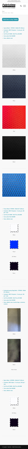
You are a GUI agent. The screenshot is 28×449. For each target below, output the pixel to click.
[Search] (20, 6)
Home (9, 12)
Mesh (3, 11)
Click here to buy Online (10, 19)
